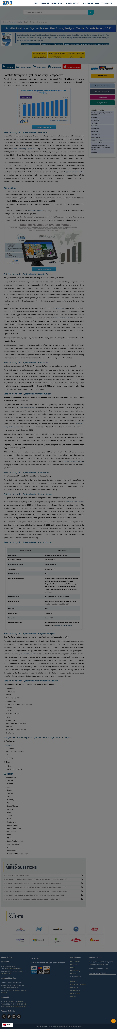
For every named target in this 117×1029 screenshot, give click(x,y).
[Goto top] (113, 1021)
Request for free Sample (58, 29)
